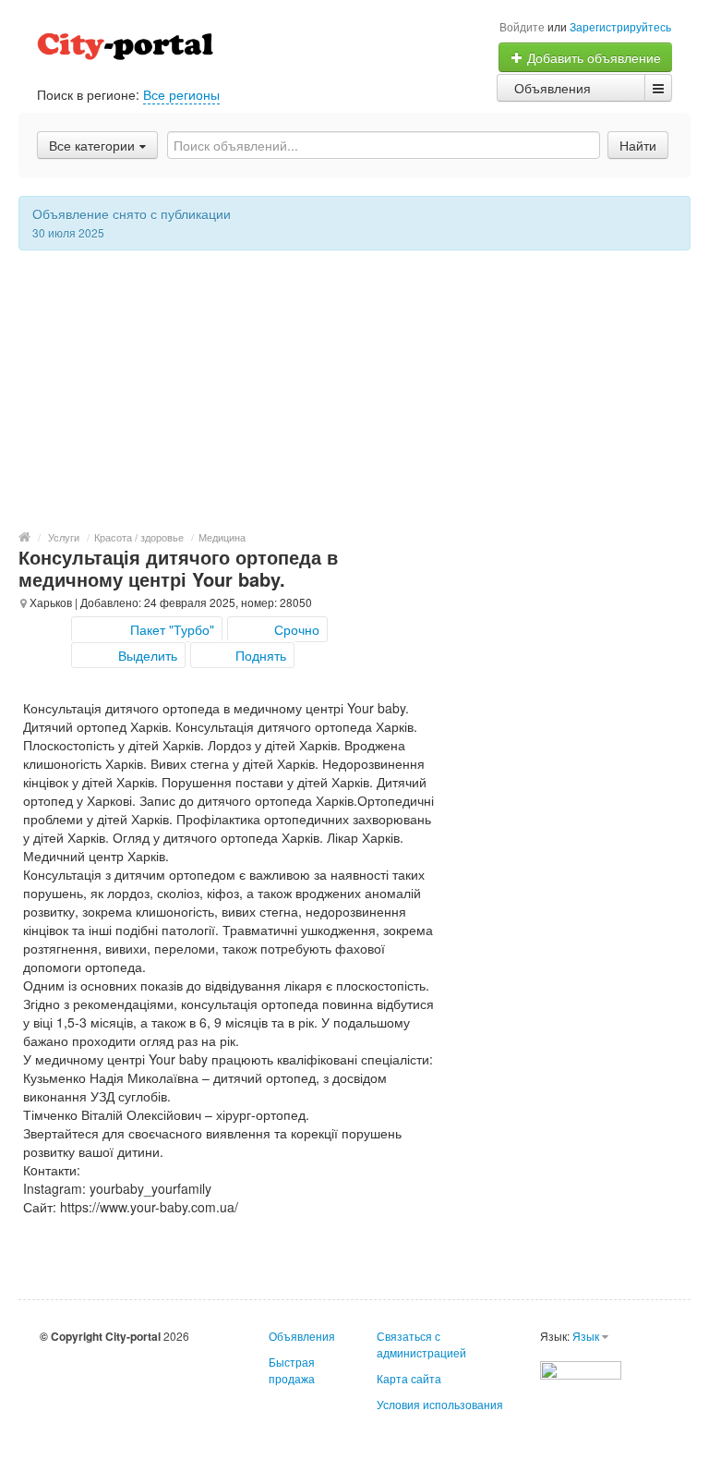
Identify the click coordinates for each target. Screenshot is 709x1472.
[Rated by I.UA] (580, 1368)
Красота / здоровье (139, 536)
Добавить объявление (592, 57)
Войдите (522, 26)
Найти (637, 145)
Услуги (63, 536)
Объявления (552, 88)
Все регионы (181, 94)
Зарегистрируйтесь (620, 26)
